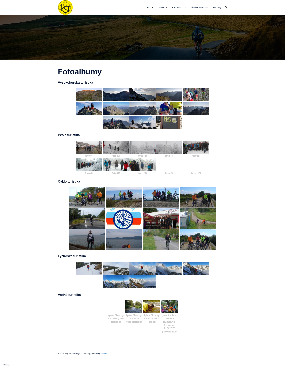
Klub (149, 7)
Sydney (104, 353)
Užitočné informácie (199, 7)
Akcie (161, 7)
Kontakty (217, 7)
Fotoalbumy (177, 7)
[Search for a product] (226, 7)
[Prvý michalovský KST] (65, 7)
